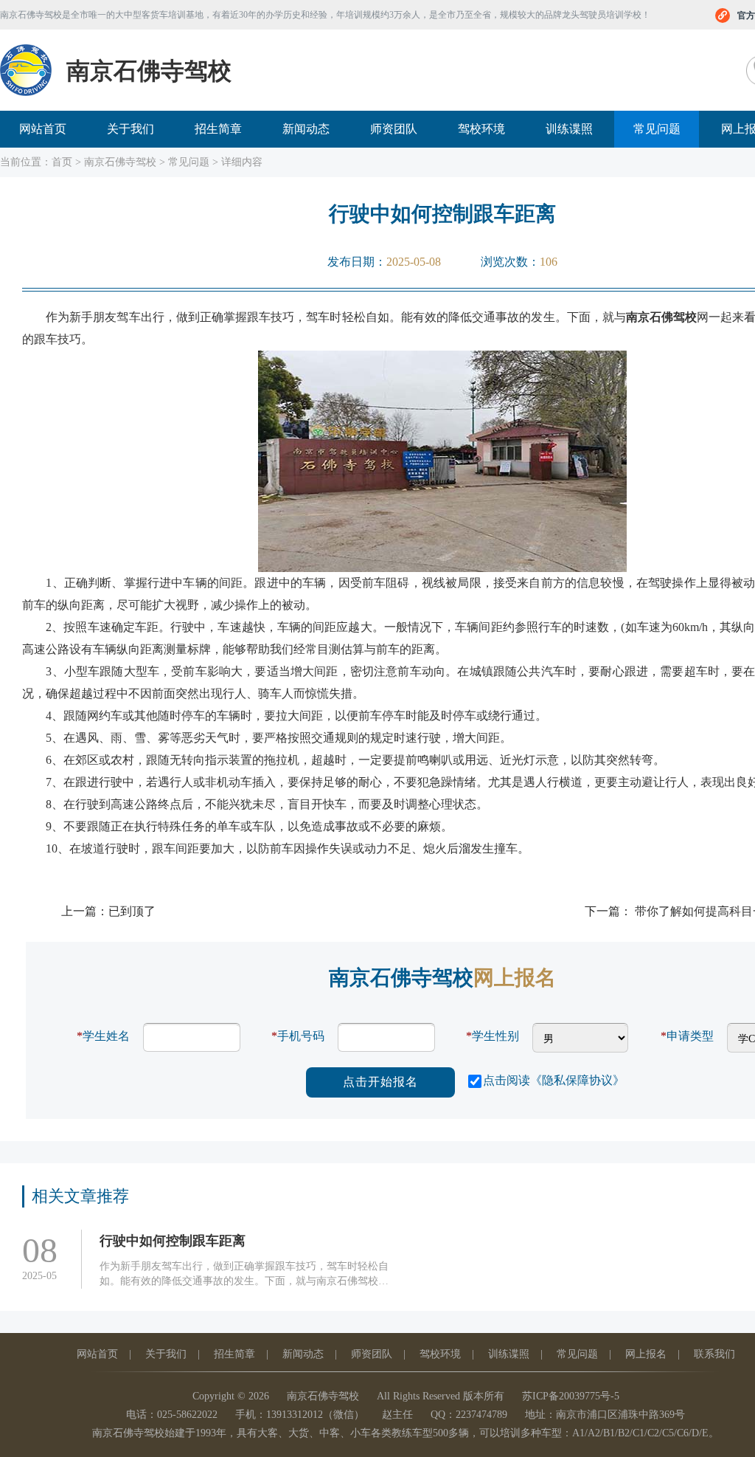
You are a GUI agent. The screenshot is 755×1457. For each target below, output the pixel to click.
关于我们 (130, 129)
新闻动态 (306, 129)
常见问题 (657, 129)
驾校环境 (481, 129)
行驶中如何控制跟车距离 (173, 1240)
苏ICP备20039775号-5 (570, 1396)
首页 (62, 162)
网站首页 (42, 129)
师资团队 (393, 129)
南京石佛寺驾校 (120, 162)
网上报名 (646, 1354)
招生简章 (218, 129)
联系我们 (714, 1354)
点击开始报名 (380, 1081)
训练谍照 (569, 129)
